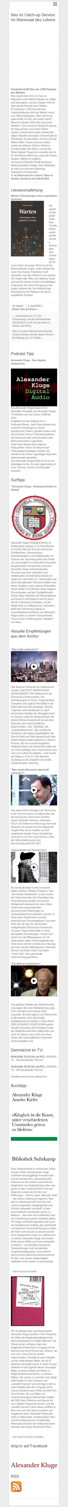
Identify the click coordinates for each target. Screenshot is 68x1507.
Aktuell (15, 309)
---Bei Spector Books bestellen (27, 1436)
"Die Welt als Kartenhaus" (26, 963)
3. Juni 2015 (34, 305)
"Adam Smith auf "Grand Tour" (29, 850)
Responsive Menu (55, 4)
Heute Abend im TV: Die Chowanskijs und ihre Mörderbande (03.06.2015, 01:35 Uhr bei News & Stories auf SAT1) (31, 320)
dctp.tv (19, 305)
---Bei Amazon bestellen (24, 1271)
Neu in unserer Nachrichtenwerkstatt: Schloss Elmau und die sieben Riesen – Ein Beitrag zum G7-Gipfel (33, 334)
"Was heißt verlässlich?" (25, 649)
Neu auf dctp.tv (28, 309)
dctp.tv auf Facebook (29, 1446)
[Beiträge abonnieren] (16, 1483)
